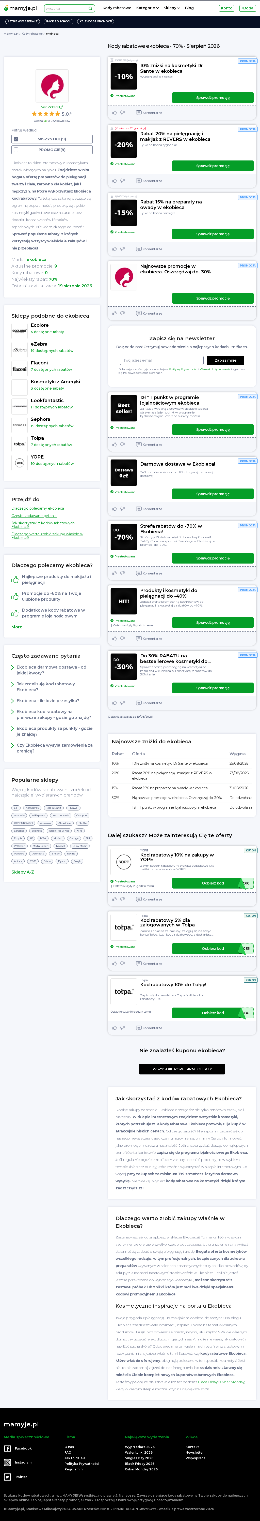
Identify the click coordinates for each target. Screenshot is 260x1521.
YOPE (144, 850)
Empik (18, 838)
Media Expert (40, 846)
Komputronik (61, 815)
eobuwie (19, 815)
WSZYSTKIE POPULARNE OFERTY (182, 1069)
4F (31, 838)
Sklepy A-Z (22, 872)
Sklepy (170, 8)
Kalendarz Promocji (96, 21)
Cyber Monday (232, 1382)
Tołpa (144, 916)
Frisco (47, 861)
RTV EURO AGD (23, 823)
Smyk (77, 861)
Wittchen (19, 846)
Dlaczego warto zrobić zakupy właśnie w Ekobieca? (47, 536)
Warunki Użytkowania (215, 369)
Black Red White (59, 830)
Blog (189, 8)
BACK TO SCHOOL (58, 21)
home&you (32, 807)
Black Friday (207, 1382)
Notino (71, 853)
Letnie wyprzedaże (22, 21)
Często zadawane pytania (34, 515)
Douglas (19, 830)
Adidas (18, 861)
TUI (88, 838)
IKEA (43, 838)
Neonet (60, 846)
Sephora (37, 830)
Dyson (62, 861)
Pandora (19, 853)
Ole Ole (83, 823)
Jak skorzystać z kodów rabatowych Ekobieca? (43, 525)
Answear (45, 823)
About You (64, 823)
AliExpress (38, 815)
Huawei (73, 807)
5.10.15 (33, 861)
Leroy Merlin (80, 846)
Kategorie (145, 8)
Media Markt (53, 807)
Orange (74, 838)
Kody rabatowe (117, 8)
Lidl (16, 807)
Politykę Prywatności (183, 369)
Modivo (58, 838)
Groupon (81, 815)
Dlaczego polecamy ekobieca (37, 508)
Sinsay (56, 853)
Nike (79, 830)
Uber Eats (38, 853)
